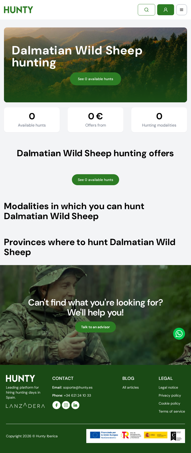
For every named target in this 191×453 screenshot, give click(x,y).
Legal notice (168, 387)
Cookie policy (169, 403)
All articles (130, 387)
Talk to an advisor (95, 327)
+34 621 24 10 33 (77, 395)
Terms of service (172, 411)
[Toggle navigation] (181, 9)
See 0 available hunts (95, 79)
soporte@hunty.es (78, 387)
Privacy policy (170, 395)
